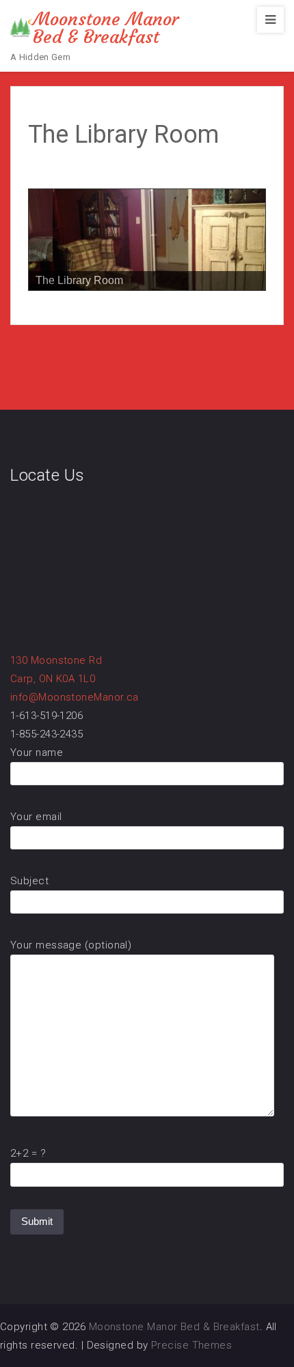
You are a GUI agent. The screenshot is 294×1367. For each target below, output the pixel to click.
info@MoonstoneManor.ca (74, 697)
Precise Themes (191, 1345)
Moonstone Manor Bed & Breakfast (105, 28)
